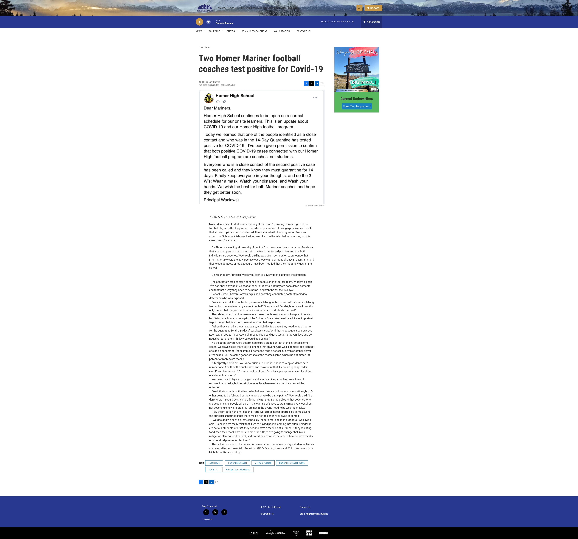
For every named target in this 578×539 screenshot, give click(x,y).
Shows (231, 31)
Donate (374, 7)
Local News (204, 47)
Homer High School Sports (292, 463)
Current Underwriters (356, 98)
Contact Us (304, 31)
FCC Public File (267, 514)
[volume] (208, 21)
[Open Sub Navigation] (204, 31)
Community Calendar (254, 31)
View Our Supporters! (356, 106)
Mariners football (263, 463)
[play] (199, 22)
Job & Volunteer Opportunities (314, 514)
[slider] (213, 21)
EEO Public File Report (270, 507)
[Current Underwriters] (356, 69)
